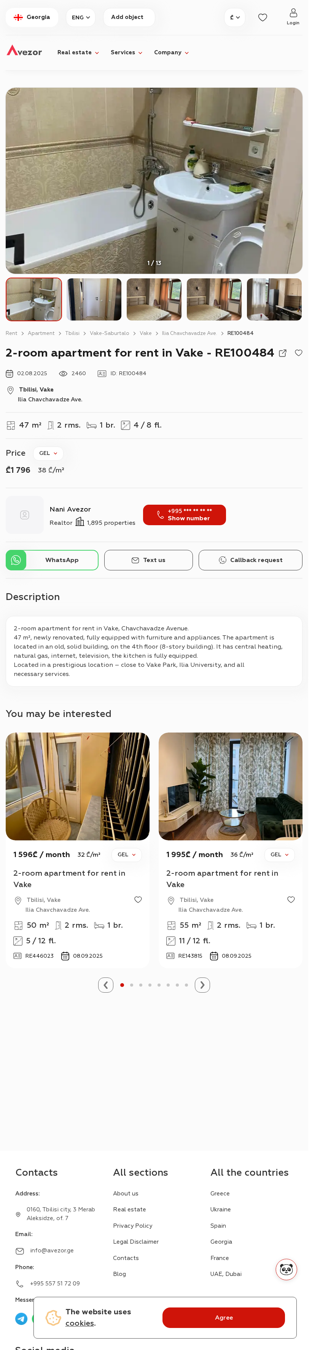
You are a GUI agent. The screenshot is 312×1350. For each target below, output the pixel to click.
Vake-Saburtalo (109, 333)
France (219, 1258)
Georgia (221, 1242)
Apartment (41, 333)
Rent (12, 333)
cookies (79, 1323)
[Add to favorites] (298, 353)
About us (125, 1193)
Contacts (126, 1258)
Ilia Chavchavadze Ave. (189, 333)
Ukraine (220, 1209)
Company (167, 52)
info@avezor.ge (52, 1250)
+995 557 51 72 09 (55, 1283)
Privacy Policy (132, 1226)
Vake (146, 333)
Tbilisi (72, 333)
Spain (218, 1226)
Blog (119, 1274)
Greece (220, 1193)
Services (123, 52)
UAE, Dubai (226, 1274)
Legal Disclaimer (136, 1242)
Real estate (74, 52)
